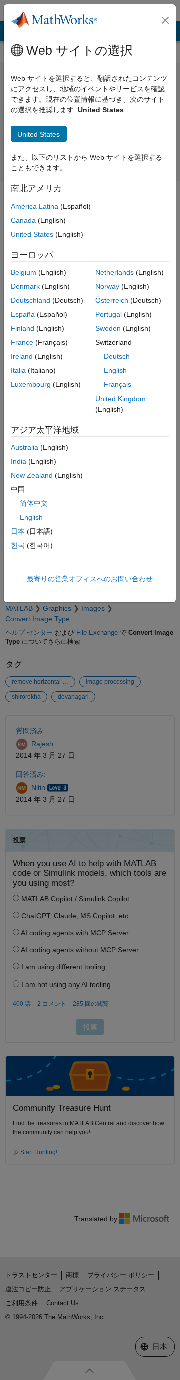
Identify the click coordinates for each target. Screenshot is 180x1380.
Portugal (109, 314)
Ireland (22, 356)
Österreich (112, 300)
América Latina (34, 206)
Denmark (25, 286)
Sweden (108, 328)
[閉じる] (165, 20)
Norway (108, 286)
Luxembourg (31, 384)
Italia (18, 370)
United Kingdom (121, 399)
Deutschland (30, 300)
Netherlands (115, 272)
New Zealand (32, 475)
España (23, 314)
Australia (24, 447)
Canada (23, 220)
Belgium (23, 272)
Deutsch (117, 356)
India (18, 461)
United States (32, 234)
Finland (22, 328)
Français (118, 384)
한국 (18, 545)
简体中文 (34, 503)
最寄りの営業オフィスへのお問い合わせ (90, 579)
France (22, 342)
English (115, 370)
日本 (18, 531)
